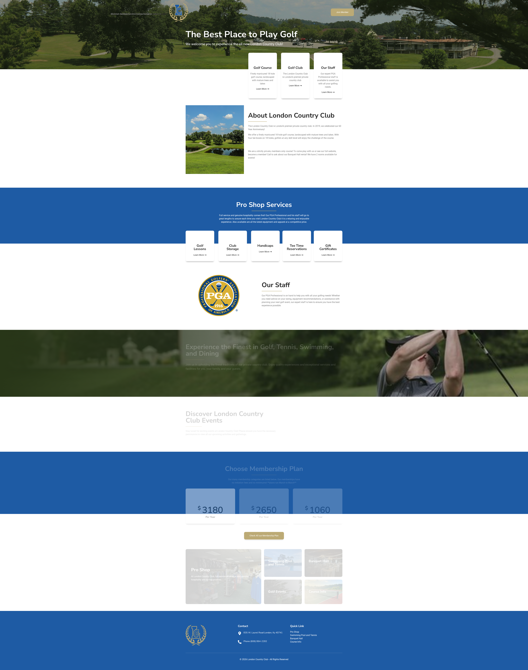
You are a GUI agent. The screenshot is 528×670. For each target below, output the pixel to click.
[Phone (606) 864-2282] (239, 642)
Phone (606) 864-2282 (255, 641)
